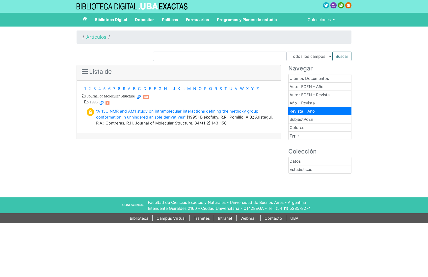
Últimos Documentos (309, 78)
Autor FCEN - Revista (310, 94)
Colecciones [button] (320, 19)
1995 (93, 102)
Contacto (273, 218)
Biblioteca (139, 218)
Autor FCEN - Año (306, 86)
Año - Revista (302, 102)
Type (294, 135)
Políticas (170, 19)
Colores (297, 127)
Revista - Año (302, 111)
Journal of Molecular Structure (110, 96)
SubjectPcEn (301, 119)
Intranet (225, 218)
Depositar (144, 19)
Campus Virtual (171, 218)
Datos (295, 161)
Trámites (202, 218)
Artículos (96, 37)
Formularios (197, 19)
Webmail (248, 218)
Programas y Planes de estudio (247, 19)
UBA (294, 218)
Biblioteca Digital (111, 19)
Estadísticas (301, 169)
